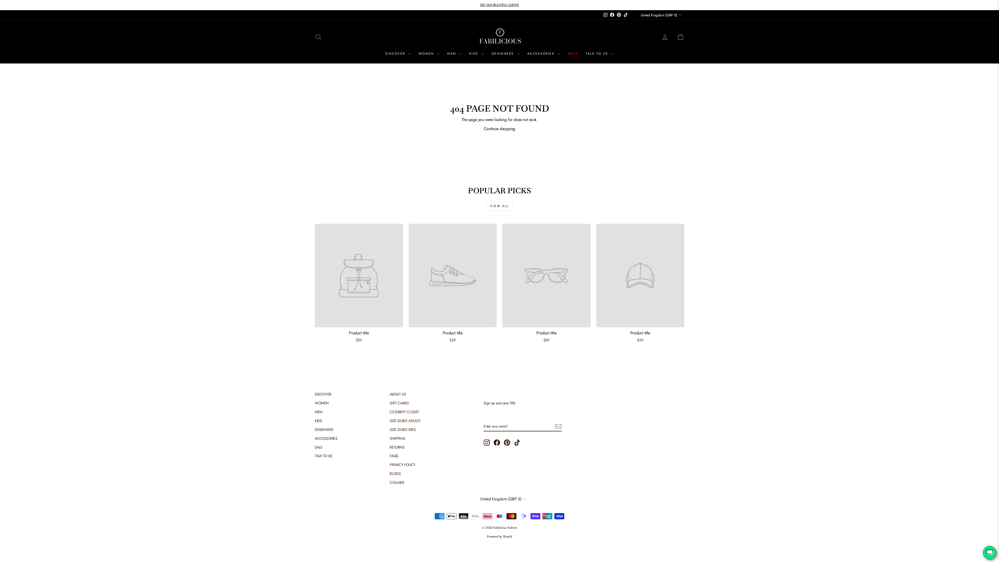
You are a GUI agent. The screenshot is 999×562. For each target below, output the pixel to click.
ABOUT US (398, 394)
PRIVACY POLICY (402, 464)
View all (499, 206)
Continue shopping (499, 129)
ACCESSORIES (541, 53)
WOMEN (427, 53)
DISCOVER (396, 53)
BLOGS (395, 473)
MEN (452, 53)
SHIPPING (397, 438)
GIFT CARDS (399, 403)
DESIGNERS (504, 53)
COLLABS (397, 482)
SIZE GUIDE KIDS (402, 429)
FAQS (394, 455)
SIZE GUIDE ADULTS (405, 420)
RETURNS (397, 447)
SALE (573, 53)
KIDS (474, 53)
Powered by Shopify (499, 536)
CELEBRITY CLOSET (404, 411)
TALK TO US (598, 53)
